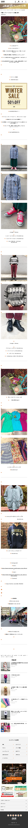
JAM (6, 656)
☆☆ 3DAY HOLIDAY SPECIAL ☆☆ (19, 723)
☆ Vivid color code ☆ (15, 675)
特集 (3, 744)
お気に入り (18, 2)
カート (22, 2)
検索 (15, 2)
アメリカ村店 (10, 656)
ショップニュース (5, 751)
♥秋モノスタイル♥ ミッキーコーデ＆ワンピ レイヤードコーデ (19, 712)
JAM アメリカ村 (18, 655)
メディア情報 (18, 747)
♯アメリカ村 (4, 655)
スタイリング (18, 744)
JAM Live (18, 754)
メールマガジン (5, 758)
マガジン (4, 747)
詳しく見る (14, 778)
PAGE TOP (13, 822)
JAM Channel (5, 754)
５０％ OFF (10, 655)
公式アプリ (18, 751)
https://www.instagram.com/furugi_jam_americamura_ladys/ (14, 575)
